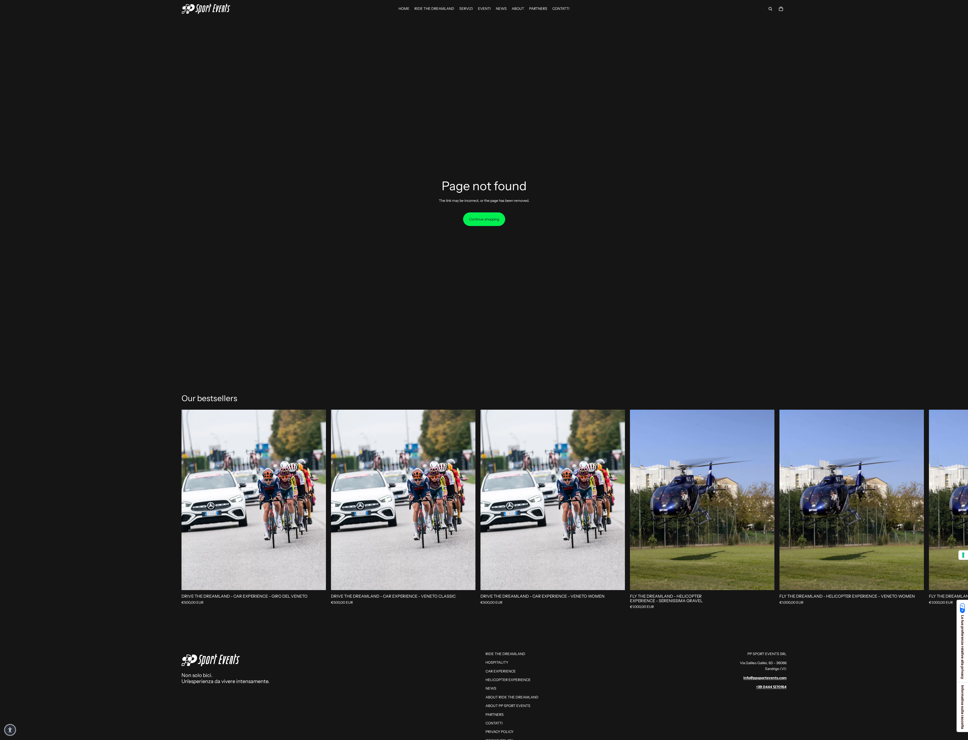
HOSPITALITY (497, 662)
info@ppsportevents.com (764, 677)
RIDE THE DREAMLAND (505, 654)
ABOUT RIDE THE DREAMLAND (512, 697)
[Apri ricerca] (770, 8)
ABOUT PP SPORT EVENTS (508, 705)
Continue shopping (484, 219)
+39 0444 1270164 (771, 687)
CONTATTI (494, 723)
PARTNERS (495, 714)
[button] (10, 730)
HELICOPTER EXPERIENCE (508, 680)
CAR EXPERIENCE (501, 671)
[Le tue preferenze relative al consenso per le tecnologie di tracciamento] (963, 555)
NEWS (491, 688)
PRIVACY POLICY (499, 731)
